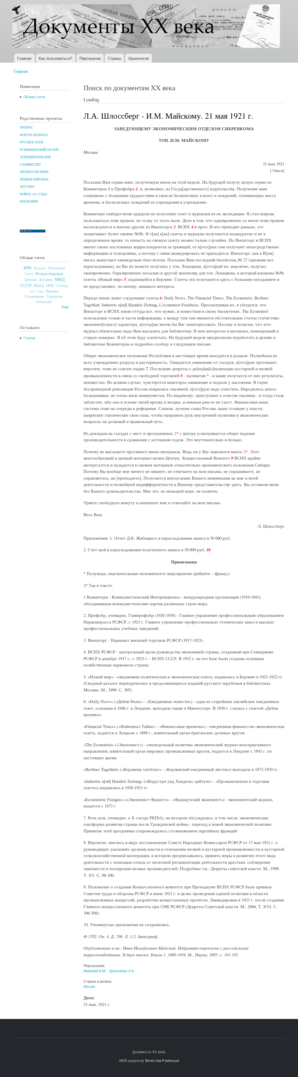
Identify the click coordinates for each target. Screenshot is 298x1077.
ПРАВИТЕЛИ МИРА (34, 172)
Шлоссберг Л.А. (122, 970)
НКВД (38, 285)
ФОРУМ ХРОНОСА (34, 135)
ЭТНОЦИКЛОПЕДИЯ (35, 157)
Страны (114, 58)
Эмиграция (44, 301)
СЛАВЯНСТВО (30, 164)
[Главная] (146, 27)
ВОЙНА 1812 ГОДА (33, 194)
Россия (89, 986)
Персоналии (90, 58)
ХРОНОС (26, 127)
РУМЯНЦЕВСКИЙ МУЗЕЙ (39, 150)
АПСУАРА (27, 187)
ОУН (50, 285)
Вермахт (40, 268)
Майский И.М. (95, 970)
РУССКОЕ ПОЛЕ (32, 142)
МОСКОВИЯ (29, 201)
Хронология (138, 58)
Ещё (65, 306)
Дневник (30, 279)
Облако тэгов (34, 96)
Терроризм (55, 296)
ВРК (28, 267)
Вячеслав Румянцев (162, 1060)
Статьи (29, 337)
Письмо (52, 291)
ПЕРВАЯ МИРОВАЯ (34, 179)
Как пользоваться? (55, 58)
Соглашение (35, 296)
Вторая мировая (49, 273)
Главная (24, 58)
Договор (46, 279)
